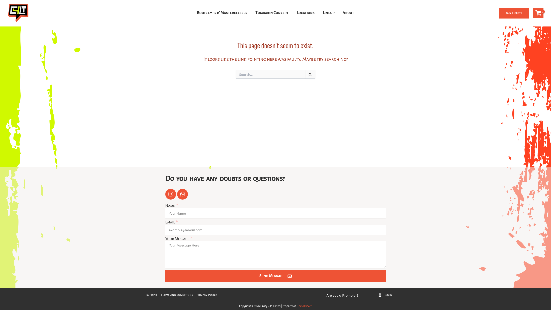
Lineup (328, 13)
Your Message (177, 239)
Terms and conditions (177, 295)
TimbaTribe (304, 306)
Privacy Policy (207, 295)
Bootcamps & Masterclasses (222, 13)
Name (170, 206)
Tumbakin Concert (272, 13)
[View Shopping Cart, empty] (538, 13)
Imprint (151, 295)
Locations (306, 13)
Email (170, 222)
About (348, 13)
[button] (514, 13)
